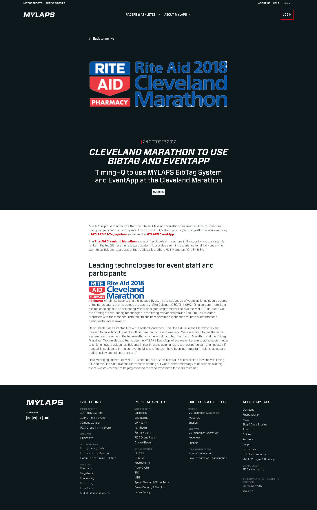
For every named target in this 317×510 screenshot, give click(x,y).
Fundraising (87, 478)
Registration (87, 473)
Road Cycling (142, 462)
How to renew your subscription (207, 458)
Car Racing (140, 413)
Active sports (55, 3)
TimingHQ (96, 300)
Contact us (249, 449)
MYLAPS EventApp (160, 234)
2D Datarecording (253, 469)
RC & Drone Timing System (96, 427)
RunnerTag (86, 483)
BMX (137, 472)
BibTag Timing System (93, 448)
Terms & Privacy (252, 486)
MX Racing (140, 422)
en (286, 3)
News (246, 419)
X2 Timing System (91, 413)
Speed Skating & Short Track (151, 482)
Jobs (245, 429)
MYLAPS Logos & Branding (259, 459)
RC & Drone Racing (145, 437)
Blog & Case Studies (255, 424)
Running (158, 192)
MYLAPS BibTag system (109, 234)
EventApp (86, 468)
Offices (247, 434)
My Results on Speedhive (203, 413)
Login (287, 14)
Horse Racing (142, 492)
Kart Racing (141, 427)
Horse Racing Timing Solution (98, 458)
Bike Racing (141, 417)
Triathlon (139, 457)
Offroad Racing (143, 442)
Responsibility (251, 414)
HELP (276, 3)
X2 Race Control (90, 422)
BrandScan (87, 488)
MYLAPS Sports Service (95, 493)
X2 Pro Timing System (93, 417)
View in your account (200, 453)
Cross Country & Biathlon (149, 487)
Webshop (194, 417)
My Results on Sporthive (203, 433)
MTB (137, 477)
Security (248, 490)
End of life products (254, 454)
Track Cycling (142, 467)
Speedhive (86, 438)
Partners (248, 439)
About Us (264, 3)
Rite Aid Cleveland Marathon (115, 241)
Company (248, 409)
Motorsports (33, 3)
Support (193, 422)
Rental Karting (143, 432)
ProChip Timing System (94, 453)
